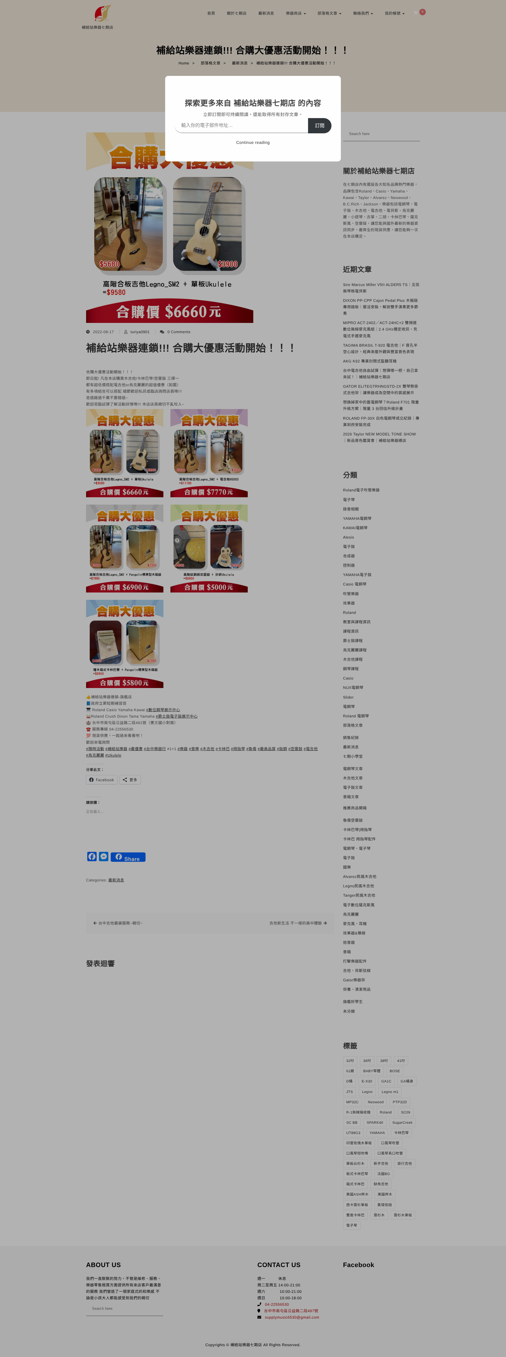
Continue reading (253, 142)
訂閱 (319, 125)
